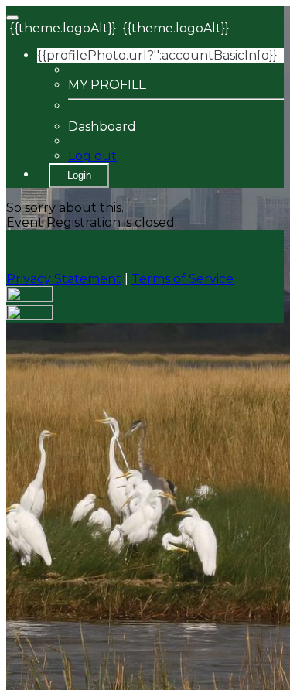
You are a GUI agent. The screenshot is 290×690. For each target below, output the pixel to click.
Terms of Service (182, 279)
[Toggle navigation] (12, 17)
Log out (92, 156)
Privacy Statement (63, 279)
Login (79, 175)
